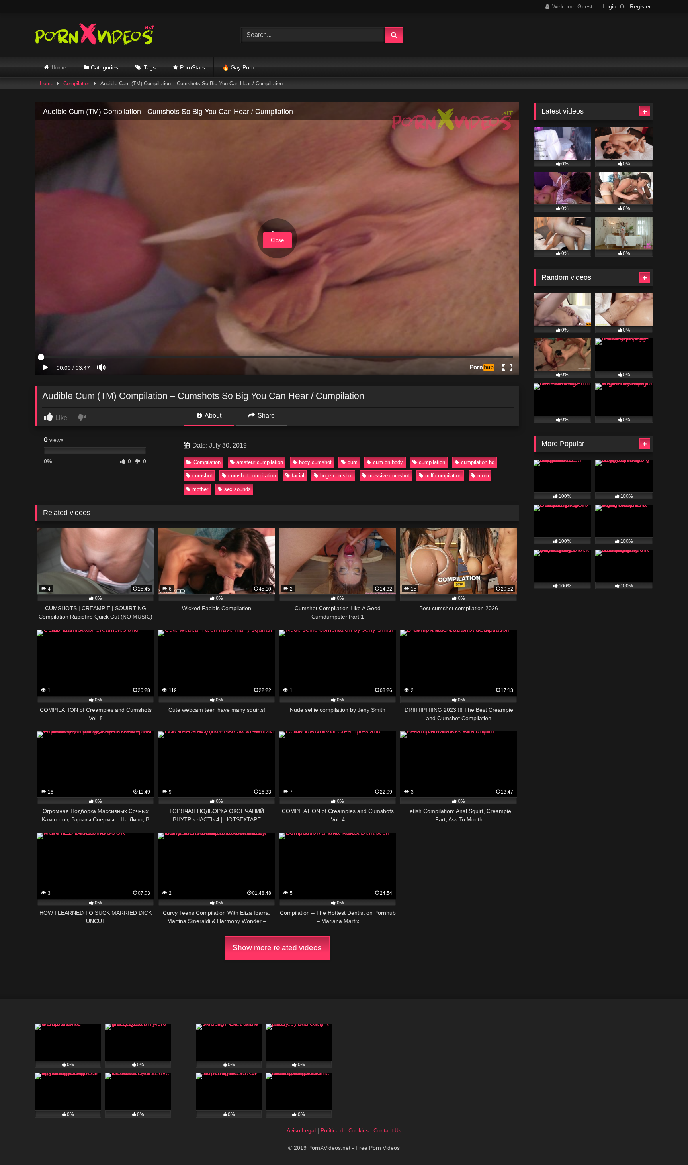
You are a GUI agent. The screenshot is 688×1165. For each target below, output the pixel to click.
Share (265, 415)
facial (298, 476)
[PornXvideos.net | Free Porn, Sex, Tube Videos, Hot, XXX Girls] (94, 35)
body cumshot (315, 462)
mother (200, 489)
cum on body (388, 462)
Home (58, 67)
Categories (104, 67)
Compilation (76, 83)
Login (609, 6)
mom (483, 476)
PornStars (192, 67)
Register (640, 6)
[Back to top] (663, 1141)
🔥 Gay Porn (238, 67)
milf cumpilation (443, 476)
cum (353, 462)
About (212, 415)
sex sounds (237, 489)
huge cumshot (336, 476)
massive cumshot (388, 476)
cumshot (202, 476)
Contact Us (387, 1130)
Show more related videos (277, 947)
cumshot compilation (252, 476)
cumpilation (432, 462)
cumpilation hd (477, 462)
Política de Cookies (345, 1130)
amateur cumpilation (259, 462)
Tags (150, 67)
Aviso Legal (301, 1130)
